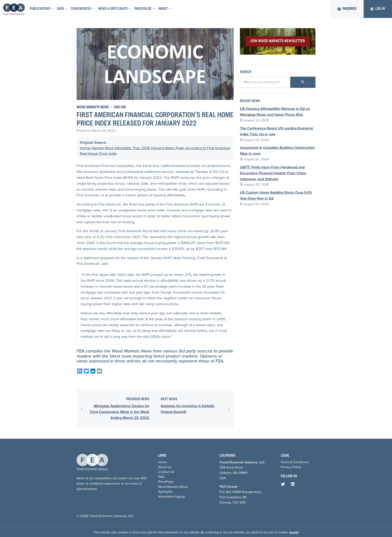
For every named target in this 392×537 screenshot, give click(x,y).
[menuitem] (41, 9)
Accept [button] (294, 532)
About (163, 9)
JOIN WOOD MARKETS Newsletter (277, 41)
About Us (165, 467)
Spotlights (165, 491)
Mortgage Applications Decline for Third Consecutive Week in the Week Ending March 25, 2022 (119, 411)
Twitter (284, 485)
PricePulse (142, 9)
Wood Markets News (93, 107)
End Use (120, 107)
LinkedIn (293, 485)
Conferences (81, 9)
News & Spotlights (113, 9)
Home (162, 462)
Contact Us (166, 472)
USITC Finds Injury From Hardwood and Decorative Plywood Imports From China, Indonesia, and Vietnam (273, 173)
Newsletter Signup (171, 496)
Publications (40, 9)
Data (60, 9)
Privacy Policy (291, 467)
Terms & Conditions (295, 462)
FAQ (161, 476)
